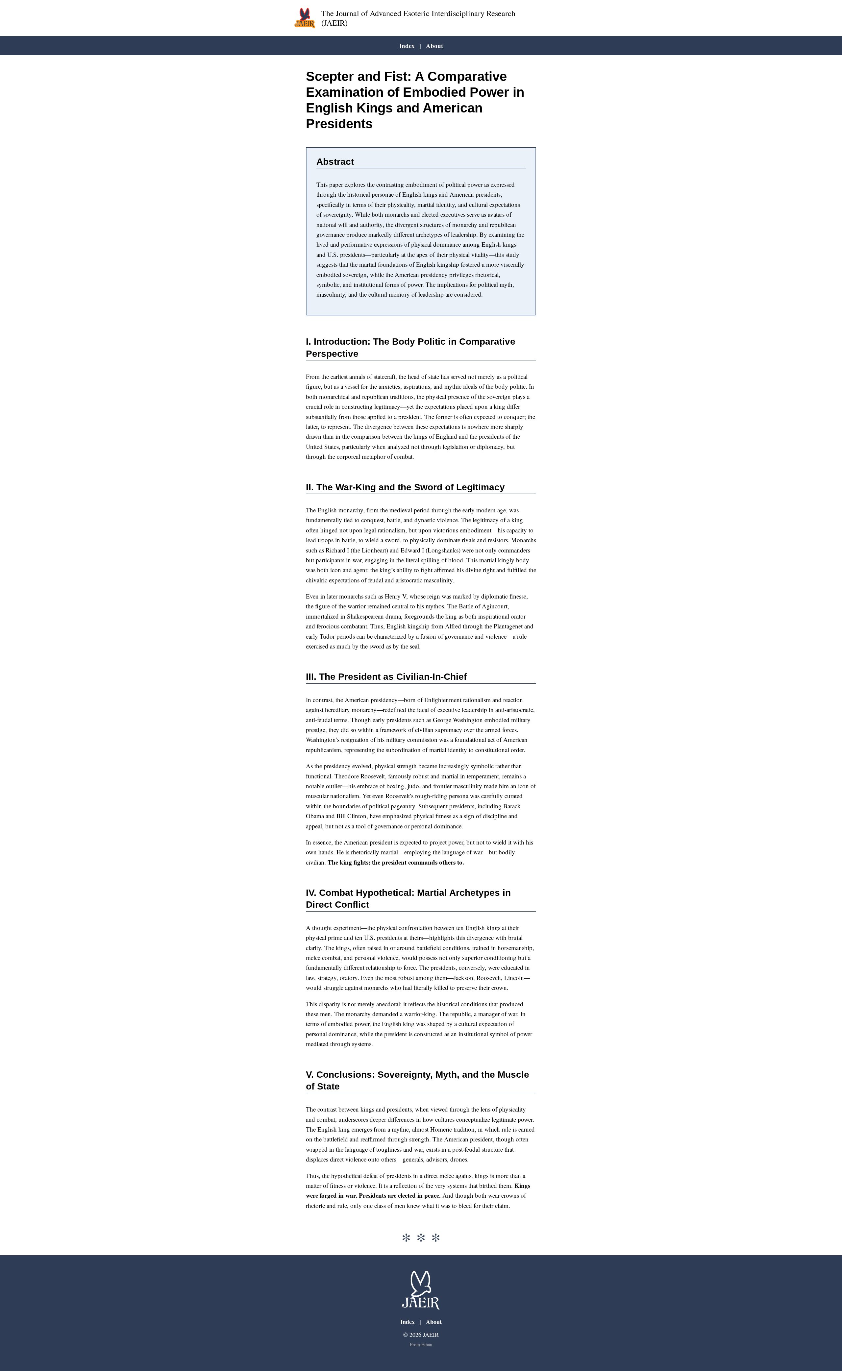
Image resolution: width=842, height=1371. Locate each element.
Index (407, 45)
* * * (421, 1239)
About (434, 45)
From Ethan (421, 1344)
